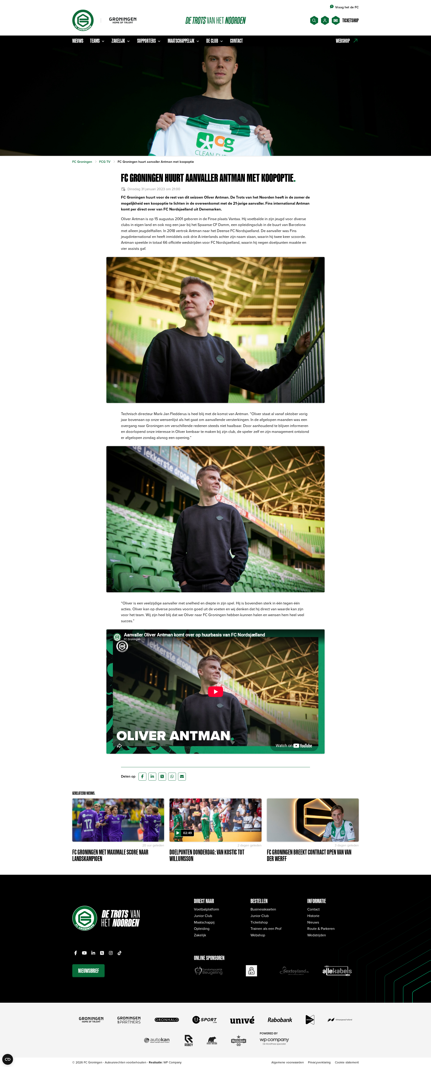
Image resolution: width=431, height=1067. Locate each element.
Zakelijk (118, 41)
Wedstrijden (316, 935)
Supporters (146, 41)
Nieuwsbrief (88, 970)
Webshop (258, 935)
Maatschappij (204, 922)
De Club (212, 41)
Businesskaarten (263, 909)
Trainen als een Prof (266, 928)
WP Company (172, 1062)
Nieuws (77, 41)
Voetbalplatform (206, 909)
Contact (236, 41)
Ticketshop (259, 922)
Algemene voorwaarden (287, 1062)
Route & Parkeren (321, 928)
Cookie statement (347, 1062)
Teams (95, 41)
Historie (313, 915)
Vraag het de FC (347, 7)
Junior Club (203, 915)
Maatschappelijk (181, 41)
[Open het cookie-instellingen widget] (7, 1059)
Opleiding (201, 928)
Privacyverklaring (319, 1062)
